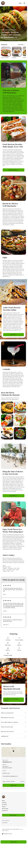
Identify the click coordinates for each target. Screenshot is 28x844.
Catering (4, 802)
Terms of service (5, 820)
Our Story (4, 804)
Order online (13, 785)
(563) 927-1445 (6, 773)
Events (3, 806)
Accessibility (4, 822)
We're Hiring (5, 808)
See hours (22, 781)
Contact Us (5, 810)
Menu (20, 3)
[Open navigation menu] (24, 3)
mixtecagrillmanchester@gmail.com (10, 776)
